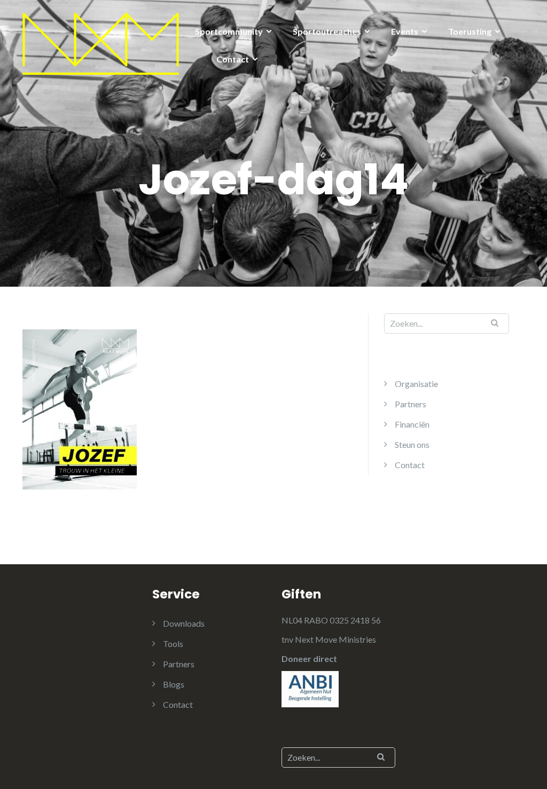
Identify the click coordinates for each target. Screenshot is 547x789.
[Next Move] (100, 42)
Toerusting (469, 31)
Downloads (184, 623)
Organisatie (416, 383)
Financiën (412, 424)
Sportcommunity (229, 31)
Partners (410, 404)
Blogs (173, 684)
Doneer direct (309, 658)
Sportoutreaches (327, 31)
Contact (232, 59)
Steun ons (412, 444)
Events (404, 31)
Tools (173, 643)
